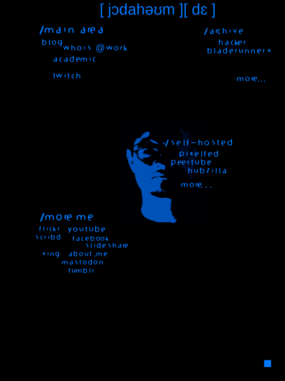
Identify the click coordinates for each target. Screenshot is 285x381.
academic (73, 59)
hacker (230, 42)
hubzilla (206, 171)
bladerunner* (237, 51)
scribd (46, 237)
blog (51, 42)
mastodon (81, 262)
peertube (190, 162)
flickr (48, 229)
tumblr (80, 271)
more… (251, 79)
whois (76, 48)
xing (49, 254)
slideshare (105, 246)
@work (111, 48)
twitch (65, 76)
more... (195, 185)
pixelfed (197, 154)
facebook (89, 239)
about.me (87, 254)
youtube (85, 229)
